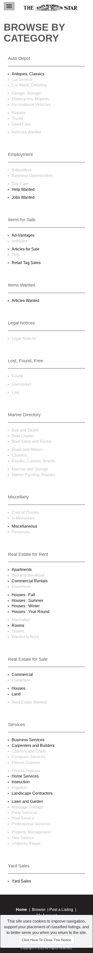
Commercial (22, 674)
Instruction (21, 782)
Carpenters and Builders (33, 745)
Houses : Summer (27, 600)
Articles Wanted (25, 300)
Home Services (25, 776)
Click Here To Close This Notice (46, 940)
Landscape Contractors (32, 793)
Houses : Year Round (30, 612)
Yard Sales (21, 881)
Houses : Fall (23, 595)
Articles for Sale (25, 249)
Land (16, 694)
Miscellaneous (24, 526)
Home (21, 909)
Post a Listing (61, 909)
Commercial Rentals (30, 581)
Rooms (18, 625)
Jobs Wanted (23, 197)
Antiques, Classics (28, 74)
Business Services (28, 740)
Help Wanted (23, 189)
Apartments (22, 569)
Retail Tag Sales (26, 263)
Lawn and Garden (27, 801)
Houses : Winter (26, 606)
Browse (38, 909)
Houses (18, 688)
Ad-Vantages (23, 235)
